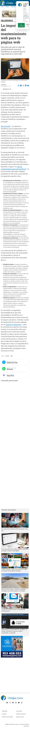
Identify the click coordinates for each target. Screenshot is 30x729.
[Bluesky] (13, 702)
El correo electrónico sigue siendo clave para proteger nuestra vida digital (14, 549)
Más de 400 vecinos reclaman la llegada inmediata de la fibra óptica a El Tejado (13, 590)
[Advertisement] (15, 445)
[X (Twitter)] (10, 702)
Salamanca (13, 6)
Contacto (4, 714)
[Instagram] (16, 702)
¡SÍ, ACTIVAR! (21, 25)
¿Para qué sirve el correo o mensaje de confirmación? (13, 610)
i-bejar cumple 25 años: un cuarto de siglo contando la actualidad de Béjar (14, 570)
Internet (7, 356)
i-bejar (2, 6)
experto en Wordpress (13, 324)
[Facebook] (7, 702)
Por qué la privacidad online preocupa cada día (14, 529)
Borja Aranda (5, 126)
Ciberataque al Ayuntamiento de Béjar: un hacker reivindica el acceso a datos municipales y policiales (14, 631)
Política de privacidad (7, 717)
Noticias (7, 6)
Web (12, 356)
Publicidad (4, 711)
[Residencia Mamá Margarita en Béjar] (12, 647)
